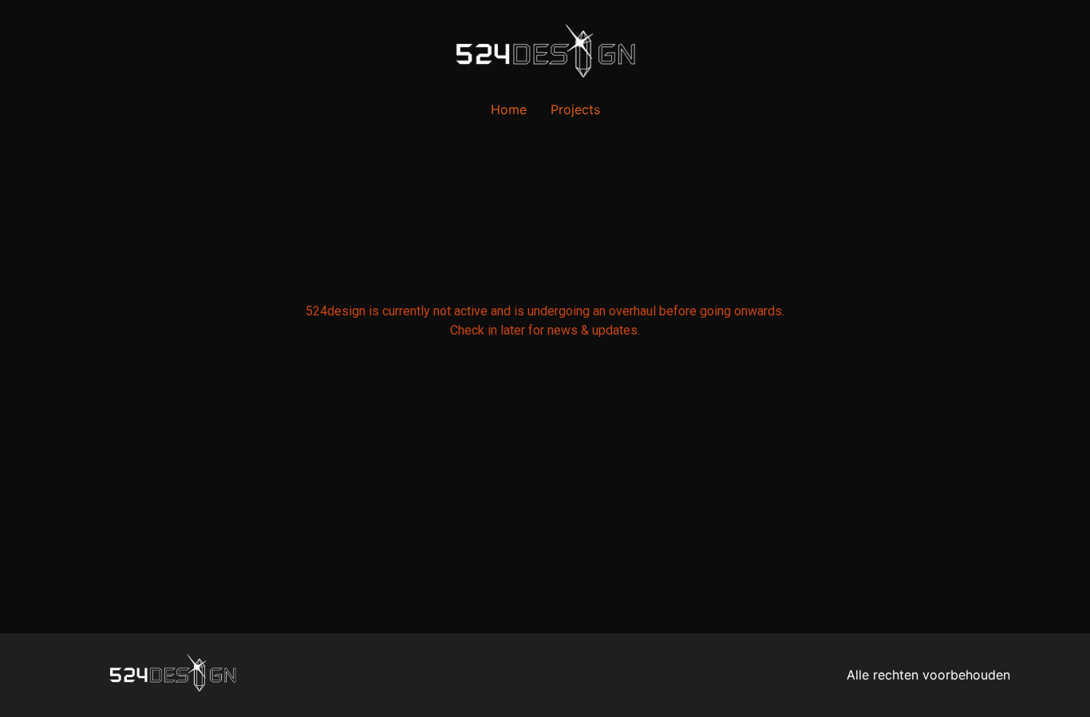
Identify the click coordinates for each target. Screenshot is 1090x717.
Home (509, 109)
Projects (575, 109)
